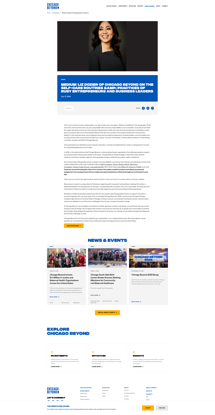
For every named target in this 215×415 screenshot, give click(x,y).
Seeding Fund (76, 302)
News (63, 79)
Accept (148, 407)
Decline (162, 407)
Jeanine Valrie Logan (107, 301)
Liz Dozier (68, 108)
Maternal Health (65, 302)
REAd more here (73, 225)
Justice (51, 302)
